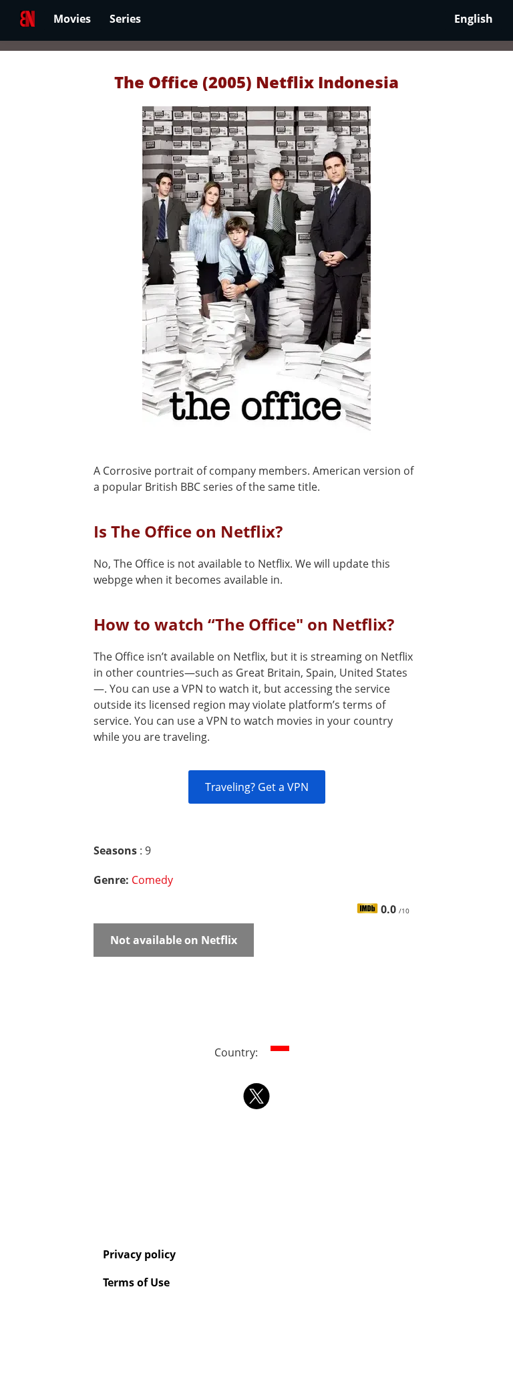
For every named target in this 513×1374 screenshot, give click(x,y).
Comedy (152, 880)
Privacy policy (139, 1254)
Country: (237, 1052)
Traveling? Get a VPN (257, 787)
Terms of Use (136, 1282)
